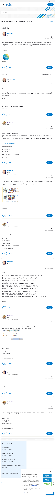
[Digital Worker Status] (53, 74)
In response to (12, 174)
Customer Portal (35, 1)
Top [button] (3, 482)
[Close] (50, 471)
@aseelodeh (5, 88)
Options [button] (51, 21)
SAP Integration (5, 447)
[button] (4, 67)
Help (44, 4)
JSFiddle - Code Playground (10, 143)
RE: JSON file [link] (29, 21)
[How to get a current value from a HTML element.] (50, 74)
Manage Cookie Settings (47, 484)
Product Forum (22, 21)
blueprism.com (51, 1)
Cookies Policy (34, 485)
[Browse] (4, 4)
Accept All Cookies (47, 476)
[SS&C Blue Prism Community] (13, 4)
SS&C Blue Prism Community (7, 21)
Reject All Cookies (47, 480)
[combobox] (33, 12)
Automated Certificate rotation (8, 459)
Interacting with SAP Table (7, 453)
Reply (49, 67)
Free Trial (43, 1)
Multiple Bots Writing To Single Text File (10, 473)
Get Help (16, 21)
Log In (50, 4)
